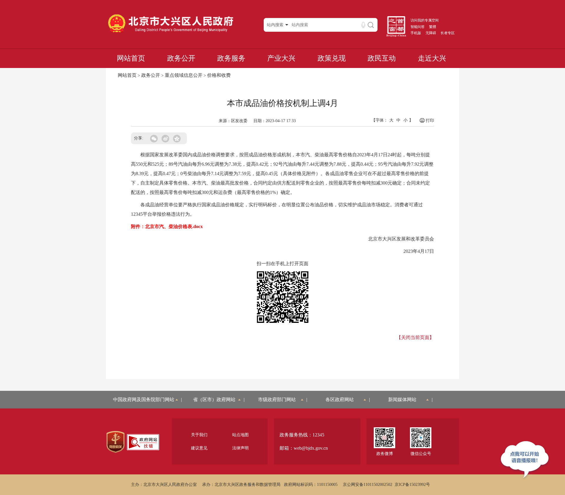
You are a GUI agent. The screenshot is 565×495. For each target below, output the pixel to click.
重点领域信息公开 (183, 75)
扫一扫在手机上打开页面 (282, 263)
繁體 (432, 27)
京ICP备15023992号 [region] (412, 484)
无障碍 (431, 33)
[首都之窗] (396, 36)
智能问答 (418, 27)
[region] (115, 442)
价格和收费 (219, 75)
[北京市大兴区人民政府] (170, 33)
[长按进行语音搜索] (363, 25)
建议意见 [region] (199, 448)
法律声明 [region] (240, 448)
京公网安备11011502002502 (367, 484)
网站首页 (131, 58)
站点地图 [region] (240, 435)
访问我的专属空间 (425, 20)
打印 (430, 120)
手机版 (416, 33)
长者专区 (448, 33)
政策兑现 (332, 58)
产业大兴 (281, 58)
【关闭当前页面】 (415, 337)
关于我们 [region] (199, 435)
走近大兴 (432, 58)
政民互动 (382, 58)
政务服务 (231, 58)
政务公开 (181, 58)
